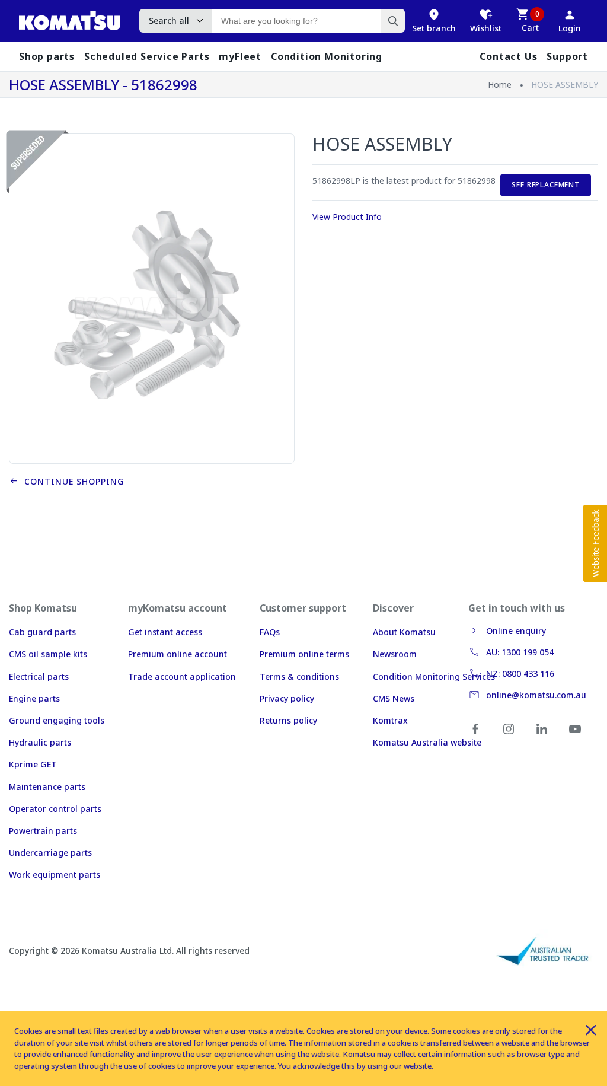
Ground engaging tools (56, 720)
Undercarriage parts (50, 852)
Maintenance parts (47, 786)
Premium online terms (304, 654)
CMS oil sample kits (48, 654)
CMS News (393, 698)
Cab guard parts (42, 632)
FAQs (270, 632)
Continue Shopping (71, 481)
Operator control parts (55, 808)
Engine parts (34, 698)
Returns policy (288, 720)
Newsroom (395, 654)
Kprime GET (33, 764)
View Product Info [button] (347, 216)
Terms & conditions (299, 676)
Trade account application (182, 676)
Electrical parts (39, 676)
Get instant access (165, 632)
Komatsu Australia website (427, 742)
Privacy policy (287, 698)
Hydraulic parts (40, 742)
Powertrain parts (43, 830)
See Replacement (546, 185)
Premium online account (177, 654)
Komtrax (390, 720)
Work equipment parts (54, 874)
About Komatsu (404, 632)
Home (500, 84)
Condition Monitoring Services (434, 676)
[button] (595, 543)
